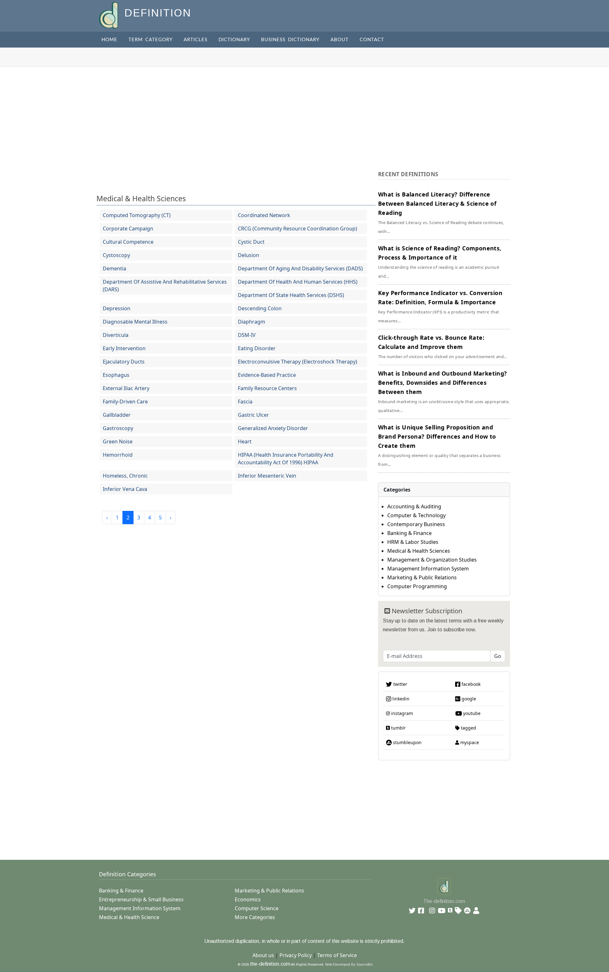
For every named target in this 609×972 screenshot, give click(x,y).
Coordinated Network (264, 215)
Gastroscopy (118, 428)
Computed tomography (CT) (137, 215)
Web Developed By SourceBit (348, 964)
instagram (401, 713)
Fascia (245, 401)
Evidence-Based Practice (267, 374)
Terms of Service (337, 955)
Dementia (114, 268)
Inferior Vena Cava (125, 489)
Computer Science (256, 908)
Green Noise (118, 441)
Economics (248, 899)
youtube (471, 713)
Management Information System (428, 568)
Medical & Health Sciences (141, 198)
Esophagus (116, 374)
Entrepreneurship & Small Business (141, 899)
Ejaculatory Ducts (124, 361)
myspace (469, 742)
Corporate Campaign (128, 228)
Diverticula (115, 335)
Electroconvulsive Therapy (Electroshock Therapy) (297, 361)
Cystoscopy (116, 255)
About (340, 39)
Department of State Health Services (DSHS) (291, 295)
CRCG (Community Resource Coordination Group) (297, 228)
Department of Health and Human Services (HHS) (297, 281)
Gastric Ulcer (253, 414)
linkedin (400, 699)
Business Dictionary (290, 39)
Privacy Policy (295, 955)
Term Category (150, 39)
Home (109, 39)
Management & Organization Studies (432, 559)
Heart (245, 441)
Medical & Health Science (129, 917)
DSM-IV (247, 335)
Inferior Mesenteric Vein (267, 475)
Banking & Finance (409, 533)
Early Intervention (124, 348)
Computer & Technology (416, 515)
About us (263, 955)
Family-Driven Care (125, 401)
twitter (399, 684)
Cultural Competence (128, 241)
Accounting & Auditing (414, 506)
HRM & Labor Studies (412, 541)
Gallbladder (117, 414)
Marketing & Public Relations (422, 577)
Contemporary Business (416, 524)
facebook (470, 684)
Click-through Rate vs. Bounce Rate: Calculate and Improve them (442, 346)
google (468, 699)
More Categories (255, 917)
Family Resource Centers (267, 388)
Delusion (248, 255)
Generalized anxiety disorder (273, 428)
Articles (195, 39)
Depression (116, 308)
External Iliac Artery (126, 388)
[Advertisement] (304, 114)
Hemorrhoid (118, 454)
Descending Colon (260, 308)
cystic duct (251, 241)
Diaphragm (251, 321)
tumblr (398, 728)
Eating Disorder (257, 348)
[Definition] (109, 14)
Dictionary (234, 39)
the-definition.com (270, 964)
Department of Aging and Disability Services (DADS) (300, 268)
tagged (468, 728)
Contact (372, 39)
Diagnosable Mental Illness (135, 321)
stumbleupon (407, 742)
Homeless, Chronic (125, 475)
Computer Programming (417, 586)
